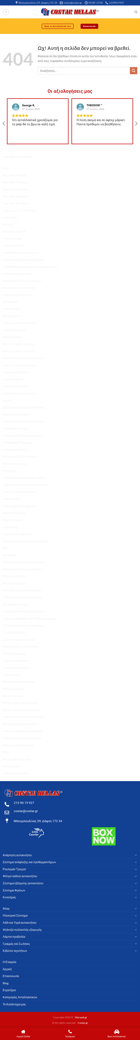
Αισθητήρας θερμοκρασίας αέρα (23, 259)
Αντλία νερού (11, 309)
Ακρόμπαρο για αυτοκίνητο (20, 287)
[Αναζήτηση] (136, 12)
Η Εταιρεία (9, 962)
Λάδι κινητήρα (12, 498)
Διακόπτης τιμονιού (15, 386)
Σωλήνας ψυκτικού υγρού (19, 639)
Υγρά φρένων (11, 674)
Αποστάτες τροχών (15, 330)
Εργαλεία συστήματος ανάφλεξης (24, 421)
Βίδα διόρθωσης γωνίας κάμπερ (23, 358)
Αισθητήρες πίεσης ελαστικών (22, 280)
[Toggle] (135, 855)
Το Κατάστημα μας (14, 653)
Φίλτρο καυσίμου (13, 696)
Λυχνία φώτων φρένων (17, 534)
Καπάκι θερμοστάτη (15, 449)
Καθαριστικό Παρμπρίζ (17, 442)
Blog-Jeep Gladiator (15, 189)
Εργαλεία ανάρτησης (16, 414)
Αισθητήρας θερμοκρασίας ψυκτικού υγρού (30, 266)
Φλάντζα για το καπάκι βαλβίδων (23, 717)
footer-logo (10, 217)
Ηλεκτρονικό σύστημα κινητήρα (22, 435)
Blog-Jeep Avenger (14, 175)
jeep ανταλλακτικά (14, 231)
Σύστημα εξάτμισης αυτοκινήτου (23, 625)
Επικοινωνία (11, 976)
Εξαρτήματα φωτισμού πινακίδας (24, 407)
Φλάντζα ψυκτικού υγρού (18, 745)
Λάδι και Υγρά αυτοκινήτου (19, 491)
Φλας (6, 752)
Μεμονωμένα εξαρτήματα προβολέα (25, 541)
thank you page (12, 238)
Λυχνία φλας (11, 527)
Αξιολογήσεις (11, 316)
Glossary (8, 224)
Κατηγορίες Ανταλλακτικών (20, 456)
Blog (5, 168)
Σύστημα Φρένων (14, 632)
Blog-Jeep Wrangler (15, 203)
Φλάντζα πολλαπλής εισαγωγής (23, 731)
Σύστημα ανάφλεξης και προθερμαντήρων (29, 618)
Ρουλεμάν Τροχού (14, 583)
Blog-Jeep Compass (15, 182)
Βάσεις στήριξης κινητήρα (19, 344)
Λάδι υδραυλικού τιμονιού (19, 506)
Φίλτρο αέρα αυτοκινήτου (19, 681)
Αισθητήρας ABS (13, 245)
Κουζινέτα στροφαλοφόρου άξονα (24, 477)
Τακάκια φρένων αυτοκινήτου (21, 646)
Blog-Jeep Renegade (15, 196)
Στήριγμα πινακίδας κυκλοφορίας (24, 611)
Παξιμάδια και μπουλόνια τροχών (24, 562)
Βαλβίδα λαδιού (13, 337)
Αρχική (7, 969)
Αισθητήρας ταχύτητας (17, 273)
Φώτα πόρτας (11, 766)
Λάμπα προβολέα (14, 513)
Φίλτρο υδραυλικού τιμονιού (20, 710)
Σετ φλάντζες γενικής (16, 604)
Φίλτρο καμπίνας (13, 688)
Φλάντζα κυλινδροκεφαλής (19, 724)
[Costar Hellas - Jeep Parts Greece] (70, 12)
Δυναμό (8, 400)
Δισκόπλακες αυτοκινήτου (19, 393)
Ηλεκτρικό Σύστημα (15, 428)
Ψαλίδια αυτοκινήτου (16, 773)
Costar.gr (83, 1022)
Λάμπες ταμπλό (13, 520)
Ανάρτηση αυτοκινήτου (17, 294)
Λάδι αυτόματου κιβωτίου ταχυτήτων (26, 484)
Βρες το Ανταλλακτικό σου (19, 365)
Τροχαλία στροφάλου (16, 660)
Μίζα (6, 548)
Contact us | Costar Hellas (19, 210)
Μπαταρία (9, 555)
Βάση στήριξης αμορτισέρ (19, 351)
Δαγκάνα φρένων (14, 379)
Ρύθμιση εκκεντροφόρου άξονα (22, 597)
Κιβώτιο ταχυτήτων (15, 463)
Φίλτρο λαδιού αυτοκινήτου (20, 703)
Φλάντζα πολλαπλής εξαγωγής (22, 738)
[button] (136, 124)
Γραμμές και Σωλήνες (16, 372)
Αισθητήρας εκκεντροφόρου (20, 252)
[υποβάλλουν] (133, 70)
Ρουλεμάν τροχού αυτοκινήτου (22, 590)
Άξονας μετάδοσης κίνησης (20, 323)
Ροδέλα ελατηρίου (14, 576)
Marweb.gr (81, 1017)
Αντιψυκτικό (10, 301)
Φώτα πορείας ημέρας (17, 759)
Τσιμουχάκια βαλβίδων (17, 667)
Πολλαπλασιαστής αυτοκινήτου (23, 569)
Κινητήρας (9, 470)
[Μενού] (6, 12)
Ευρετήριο (9, 990)
